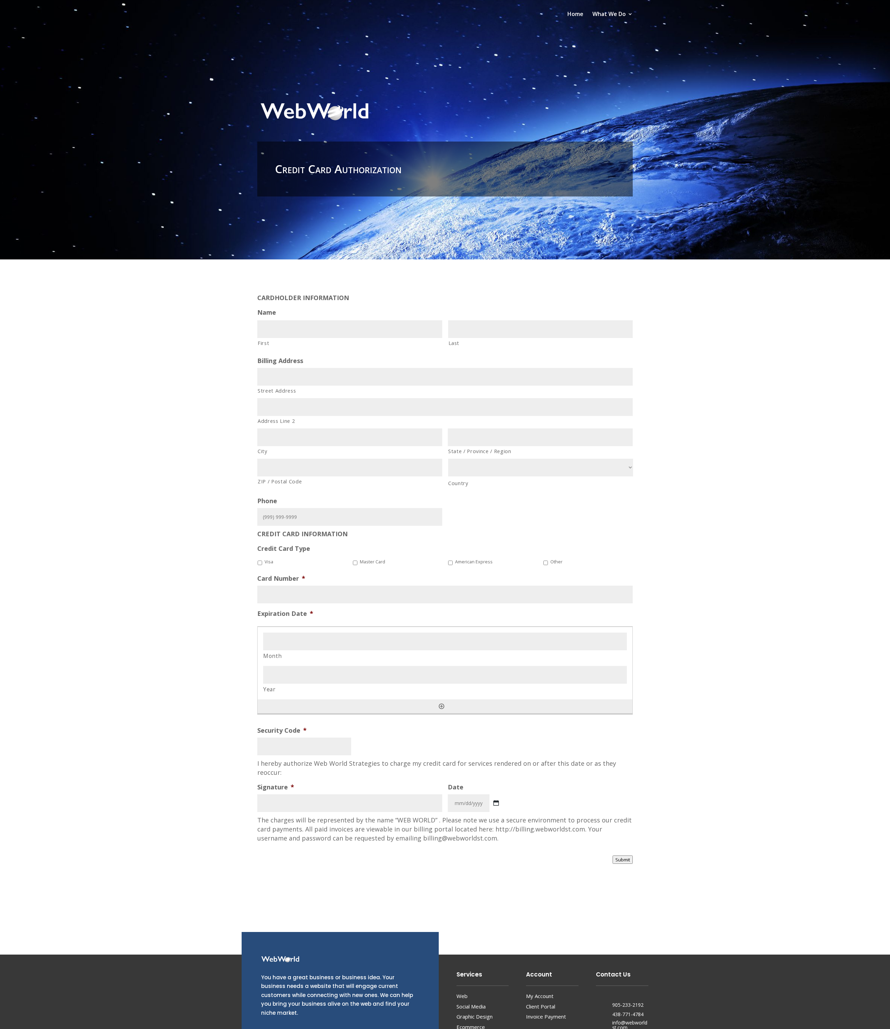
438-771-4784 (628, 1014)
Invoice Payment (546, 1016)
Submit (622, 860)
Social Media (471, 1006)
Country (458, 483)
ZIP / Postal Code (280, 481)
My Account (539, 995)
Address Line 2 (276, 420)
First (263, 342)
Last (454, 342)
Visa (269, 562)
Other (556, 562)
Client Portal (540, 1006)
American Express (474, 562)
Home (575, 14)
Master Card (372, 562)
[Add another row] (441, 706)
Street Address (277, 390)
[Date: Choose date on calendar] (496, 802)
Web (462, 995)
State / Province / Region (479, 451)
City (262, 451)
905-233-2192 (628, 1005)
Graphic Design (474, 1016)
